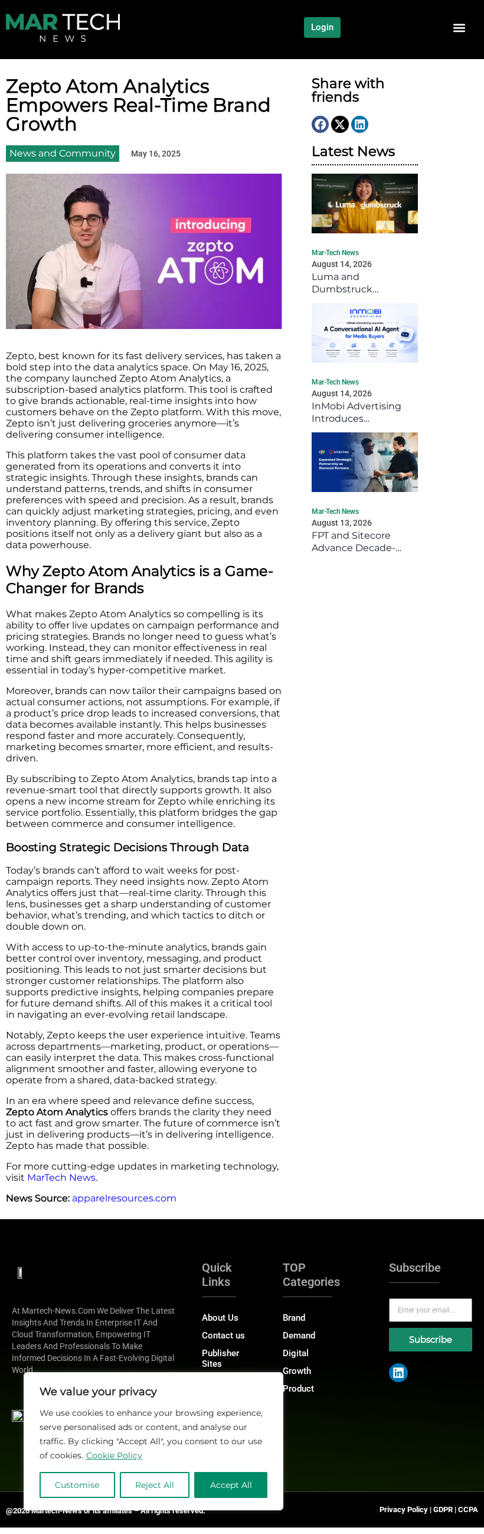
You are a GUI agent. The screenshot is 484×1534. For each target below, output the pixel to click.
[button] (459, 27)
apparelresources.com (124, 1198)
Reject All (154, 1485)
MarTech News (61, 1177)
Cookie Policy (114, 1455)
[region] (153, 1441)
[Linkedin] (398, 1372)
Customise (77, 1485)
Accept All (231, 1485)
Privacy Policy (404, 1509)
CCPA (468, 1509)
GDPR (443, 1509)
